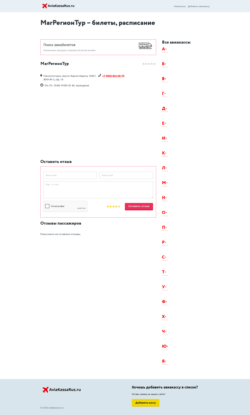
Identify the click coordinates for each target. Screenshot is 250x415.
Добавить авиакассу (199, 6)
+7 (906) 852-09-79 (113, 75)
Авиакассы (180, 6)
